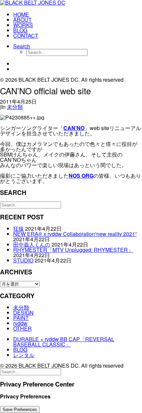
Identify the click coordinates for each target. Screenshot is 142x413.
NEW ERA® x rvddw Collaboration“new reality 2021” (75, 234)
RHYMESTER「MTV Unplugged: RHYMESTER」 (73, 249)
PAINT (21, 318)
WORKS (23, 25)
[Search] (30, 204)
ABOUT (22, 19)
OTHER (22, 328)
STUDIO (23, 260)
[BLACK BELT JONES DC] (71, 3)
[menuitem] (77, 14)
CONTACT (25, 35)
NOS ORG (81, 175)
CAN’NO (74, 128)
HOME (21, 14)
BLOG (20, 30)
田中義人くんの (31, 244)
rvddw (20, 323)
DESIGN (23, 312)
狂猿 (18, 228)
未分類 (15, 107)
